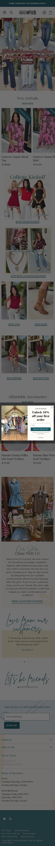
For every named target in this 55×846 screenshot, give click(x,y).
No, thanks (40, 437)
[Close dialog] (52, 407)
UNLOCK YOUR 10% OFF (40, 429)
